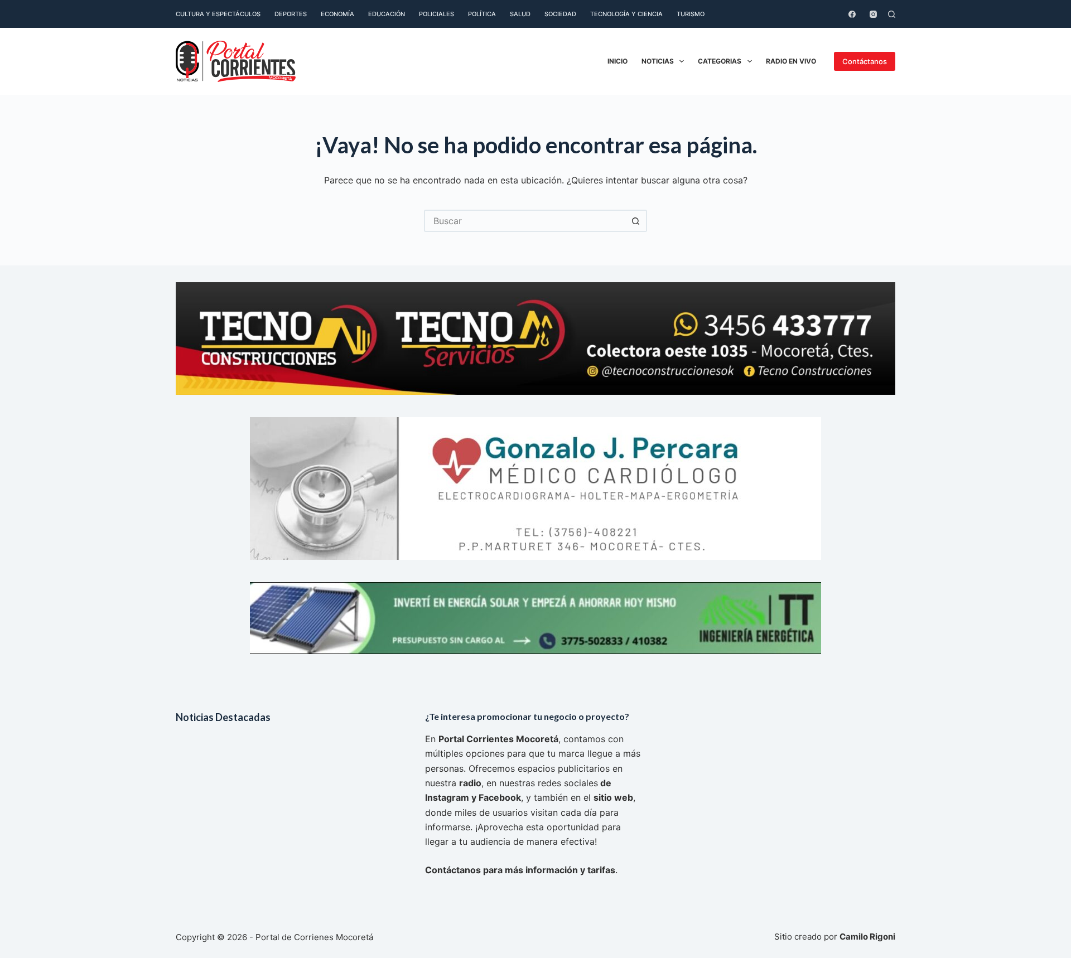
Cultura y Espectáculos (218, 14)
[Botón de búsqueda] (636, 221)
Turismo (691, 14)
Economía (337, 14)
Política (482, 14)
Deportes (290, 14)
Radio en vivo (791, 61)
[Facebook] (852, 14)
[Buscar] (891, 14)
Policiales (436, 14)
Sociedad (560, 14)
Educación (386, 14)
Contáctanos (864, 61)
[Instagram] (873, 14)
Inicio (617, 61)
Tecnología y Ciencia (626, 14)
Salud (520, 14)
